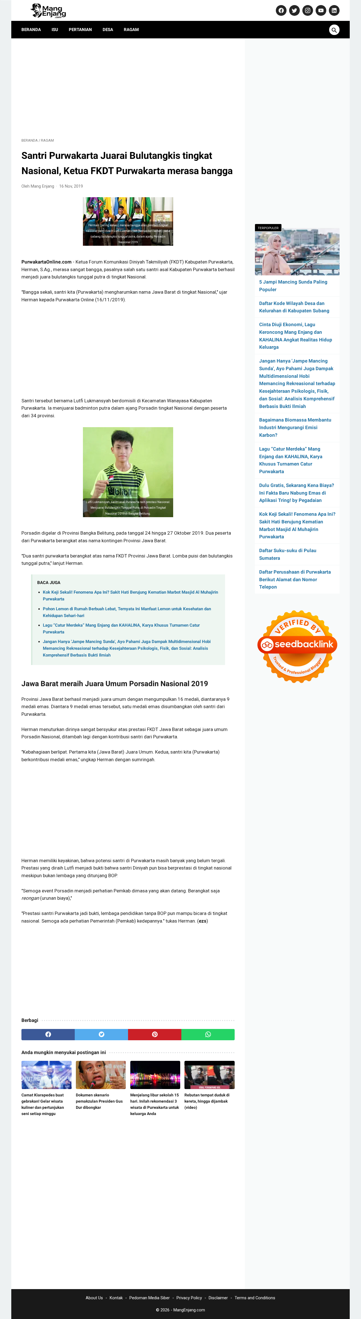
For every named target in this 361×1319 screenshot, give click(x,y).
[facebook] (48, 1034)
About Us (94, 1297)
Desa (108, 29)
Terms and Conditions (255, 1297)
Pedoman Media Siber (149, 1297)
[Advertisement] (128, 88)
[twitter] (101, 1034)
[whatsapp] (208, 1034)
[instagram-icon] (307, 10)
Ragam (131, 29)
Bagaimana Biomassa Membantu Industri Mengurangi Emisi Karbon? (295, 427)
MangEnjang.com (189, 1310)
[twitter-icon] (294, 10)
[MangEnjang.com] (53, 10)
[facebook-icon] (280, 10)
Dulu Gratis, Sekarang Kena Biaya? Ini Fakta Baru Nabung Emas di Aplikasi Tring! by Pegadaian (296, 492)
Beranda (31, 29)
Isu (55, 29)
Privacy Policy (189, 1297)
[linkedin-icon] (333, 10)
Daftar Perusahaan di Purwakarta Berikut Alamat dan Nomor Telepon (295, 579)
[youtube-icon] (320, 10)
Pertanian (80, 29)
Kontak (116, 1297)
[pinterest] (154, 1034)
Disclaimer (218, 1297)
